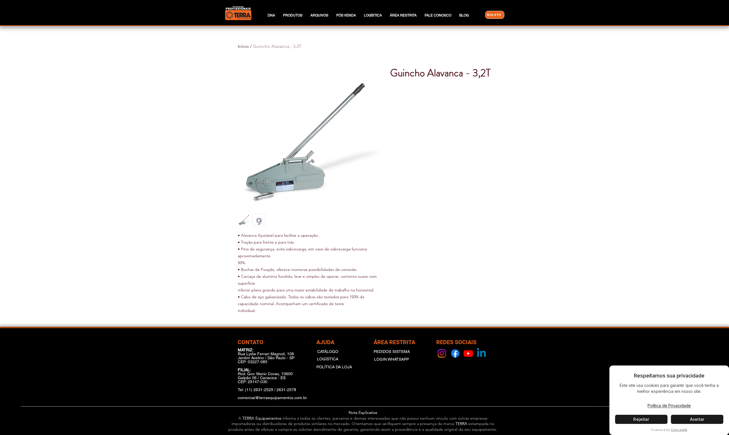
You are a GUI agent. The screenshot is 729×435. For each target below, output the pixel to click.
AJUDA (325, 342)
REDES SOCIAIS (456, 342)
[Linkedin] (481, 353)
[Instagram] (441, 353)
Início (243, 46)
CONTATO (250, 342)
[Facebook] (455, 353)
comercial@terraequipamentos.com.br (272, 397)
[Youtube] (468, 353)
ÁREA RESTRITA (394, 342)
